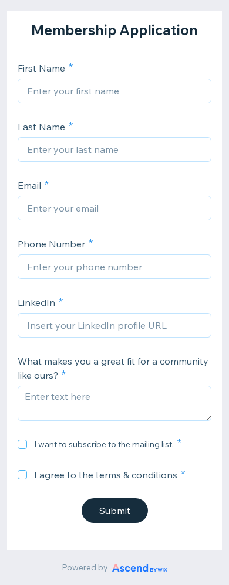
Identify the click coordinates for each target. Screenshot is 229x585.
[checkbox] (22, 444)
